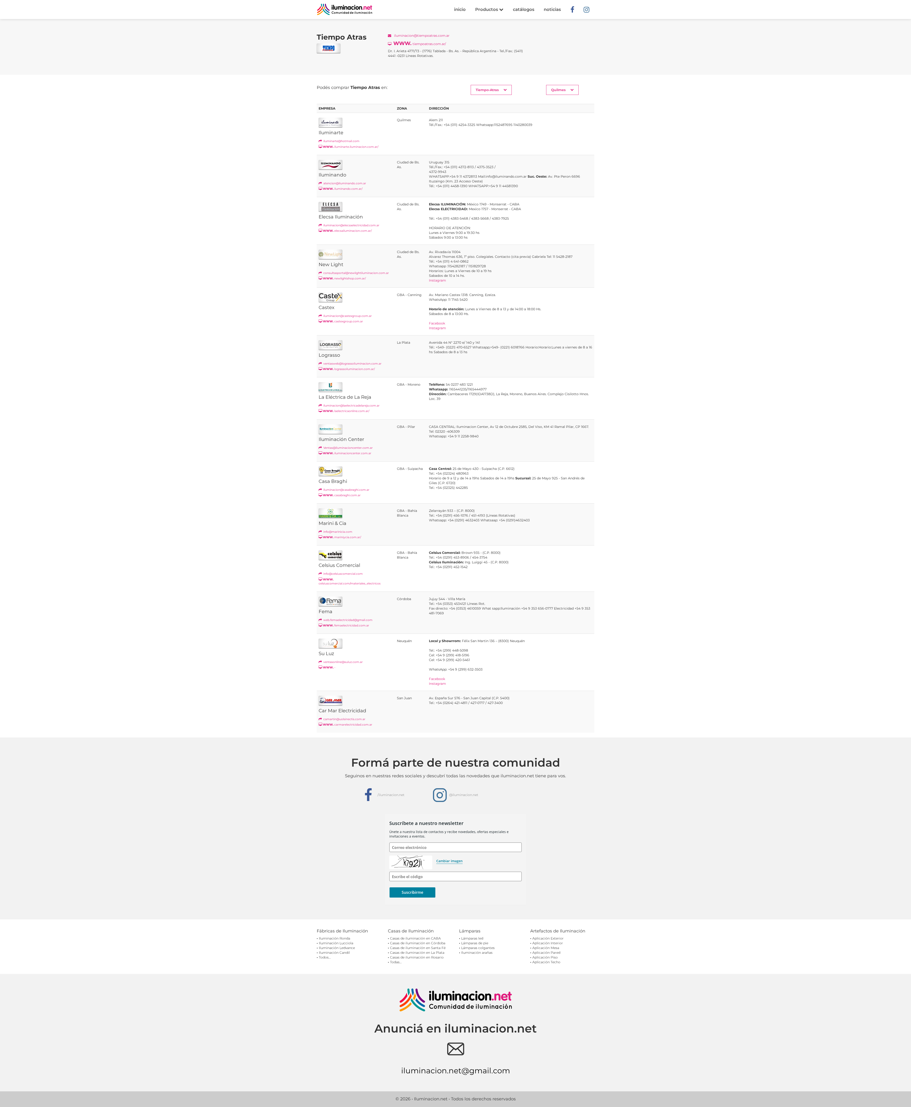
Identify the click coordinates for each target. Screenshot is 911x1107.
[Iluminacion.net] (344, 9)
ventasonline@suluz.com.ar (343, 662)
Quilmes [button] (558, 90)
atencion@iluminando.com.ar (344, 183)
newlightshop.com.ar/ (344, 278)
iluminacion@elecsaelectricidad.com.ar (351, 225)
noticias (552, 9)
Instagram (437, 280)
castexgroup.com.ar (343, 321)
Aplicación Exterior (548, 938)
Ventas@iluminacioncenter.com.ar (348, 447)
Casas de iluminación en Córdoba (417, 943)
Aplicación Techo (546, 962)
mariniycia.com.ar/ (342, 537)
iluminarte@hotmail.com (341, 141)
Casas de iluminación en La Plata (417, 952)
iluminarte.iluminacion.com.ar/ (350, 146)
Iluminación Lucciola (336, 943)
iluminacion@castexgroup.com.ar (347, 316)
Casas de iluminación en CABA (415, 938)
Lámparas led (472, 938)
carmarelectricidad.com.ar (347, 724)
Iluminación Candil (334, 952)
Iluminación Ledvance (337, 948)
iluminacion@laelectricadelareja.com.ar (351, 405)
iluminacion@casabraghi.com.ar (346, 489)
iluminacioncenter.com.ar (347, 453)
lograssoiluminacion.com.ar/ (349, 369)
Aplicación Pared (546, 952)
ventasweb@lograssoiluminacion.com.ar (352, 363)
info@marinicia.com (337, 531)
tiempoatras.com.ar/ (419, 43)
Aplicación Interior (547, 943)
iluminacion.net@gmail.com (455, 1070)
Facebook (437, 323)
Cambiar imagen (449, 861)
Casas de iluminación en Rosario (417, 957)
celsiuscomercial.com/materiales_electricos (350, 581)
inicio (460, 9)
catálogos (523, 9)
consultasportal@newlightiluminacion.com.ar (356, 273)
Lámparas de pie (474, 943)
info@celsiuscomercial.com (343, 573)
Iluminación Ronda (334, 938)
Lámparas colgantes (478, 948)
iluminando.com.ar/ (343, 188)
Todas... (396, 962)
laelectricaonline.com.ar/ (346, 411)
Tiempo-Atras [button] (487, 90)
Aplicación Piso (545, 957)
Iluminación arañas (477, 952)
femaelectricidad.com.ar (346, 625)
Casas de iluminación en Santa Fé (418, 948)
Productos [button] (487, 9)
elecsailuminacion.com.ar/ (347, 230)
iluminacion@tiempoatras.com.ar (421, 35)
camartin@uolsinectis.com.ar (344, 719)
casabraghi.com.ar (342, 495)
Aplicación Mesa (545, 948)
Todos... (325, 957)
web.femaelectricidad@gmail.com (347, 620)
